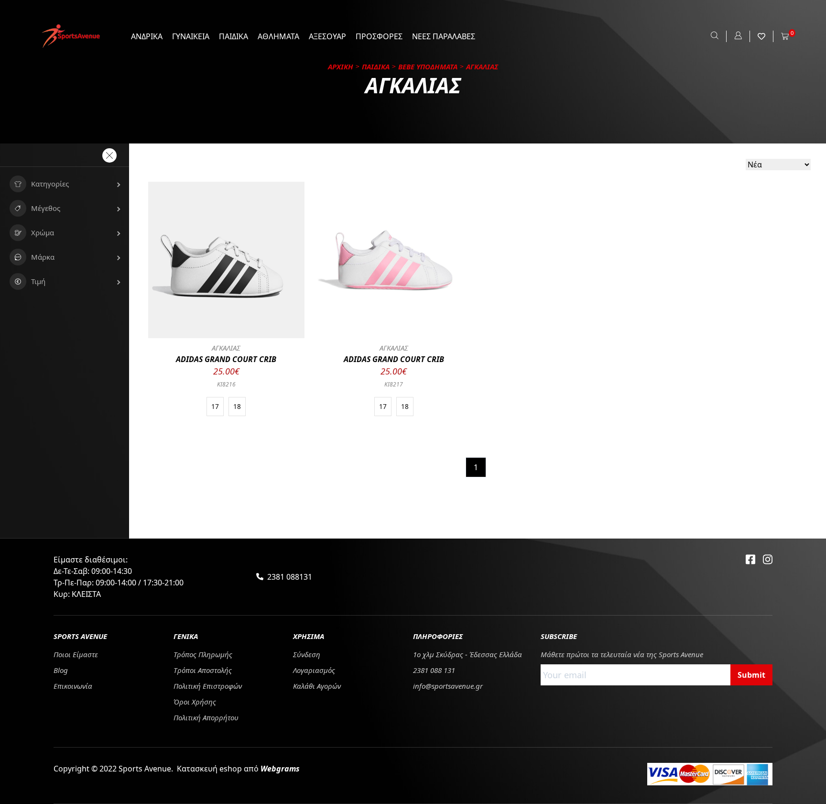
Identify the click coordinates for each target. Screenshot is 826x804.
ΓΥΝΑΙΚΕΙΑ (190, 36)
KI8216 (226, 384)
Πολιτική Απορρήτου (206, 717)
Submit (751, 675)
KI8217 (393, 384)
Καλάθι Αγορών (317, 686)
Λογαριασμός (314, 670)
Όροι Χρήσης (195, 701)
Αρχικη (340, 66)
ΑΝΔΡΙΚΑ (147, 36)
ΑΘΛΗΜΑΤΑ (278, 36)
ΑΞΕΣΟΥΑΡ (327, 36)
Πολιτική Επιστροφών (208, 686)
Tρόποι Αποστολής (203, 670)
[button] (64, 184)
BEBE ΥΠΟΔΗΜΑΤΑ (427, 66)
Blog (61, 670)
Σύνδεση (306, 654)
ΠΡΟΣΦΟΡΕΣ (379, 36)
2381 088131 (289, 577)
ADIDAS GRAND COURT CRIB (226, 359)
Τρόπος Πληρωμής (203, 654)
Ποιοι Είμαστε (76, 654)
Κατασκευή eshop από (238, 768)
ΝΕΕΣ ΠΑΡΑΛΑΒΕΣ (443, 36)
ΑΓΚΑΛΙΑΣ (226, 347)
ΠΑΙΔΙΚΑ (233, 36)
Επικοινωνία (73, 686)
